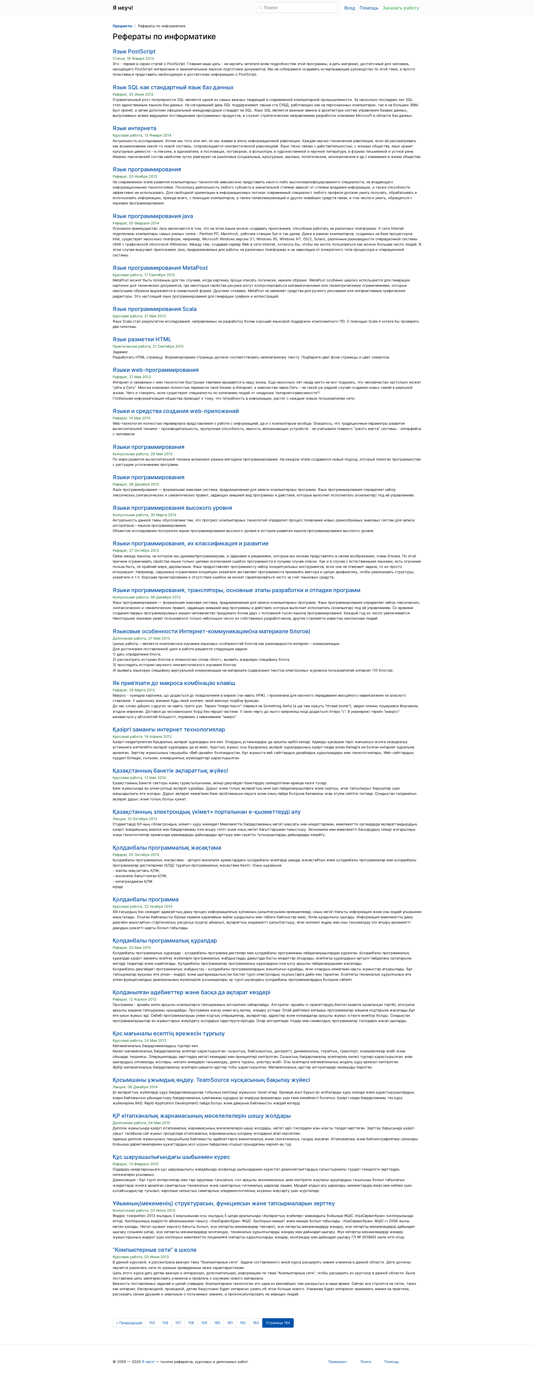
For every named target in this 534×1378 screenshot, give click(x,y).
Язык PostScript (134, 51)
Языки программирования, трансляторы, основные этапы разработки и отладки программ (236, 590)
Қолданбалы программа (146, 899)
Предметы (122, 26)
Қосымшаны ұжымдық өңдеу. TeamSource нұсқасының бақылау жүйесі (211, 1080)
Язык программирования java (153, 216)
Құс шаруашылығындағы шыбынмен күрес (171, 1157)
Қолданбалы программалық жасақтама (167, 847)
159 (204, 1323)
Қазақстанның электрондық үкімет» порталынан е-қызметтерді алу (207, 811)
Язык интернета (134, 128)
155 (152, 1323)
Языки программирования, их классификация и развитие (191, 543)
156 (165, 1323)
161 (230, 1323)
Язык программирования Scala (155, 309)
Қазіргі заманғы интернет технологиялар (169, 729)
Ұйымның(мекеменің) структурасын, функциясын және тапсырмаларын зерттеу (224, 1203)
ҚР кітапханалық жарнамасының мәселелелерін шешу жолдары (202, 1115)
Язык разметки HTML (142, 339)
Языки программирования (148, 447)
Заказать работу (401, 8)
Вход (349, 8)
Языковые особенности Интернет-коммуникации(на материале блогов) (212, 631)
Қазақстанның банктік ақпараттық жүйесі (170, 770)
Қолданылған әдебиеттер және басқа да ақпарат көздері (191, 992)
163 (256, 1323)
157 (178, 1323)
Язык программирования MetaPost (160, 267)
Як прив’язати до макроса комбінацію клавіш (174, 683)
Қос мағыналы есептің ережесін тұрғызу (169, 1033)
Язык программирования (147, 169)
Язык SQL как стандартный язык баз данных (173, 87)
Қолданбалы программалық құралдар (165, 940)
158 (191, 1323)
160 (217, 1323)
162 (243, 1323)
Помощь (369, 8)
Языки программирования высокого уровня (172, 507)
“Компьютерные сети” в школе (155, 1249)
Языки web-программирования (156, 370)
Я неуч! (148, 1362)
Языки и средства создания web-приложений (176, 411)
